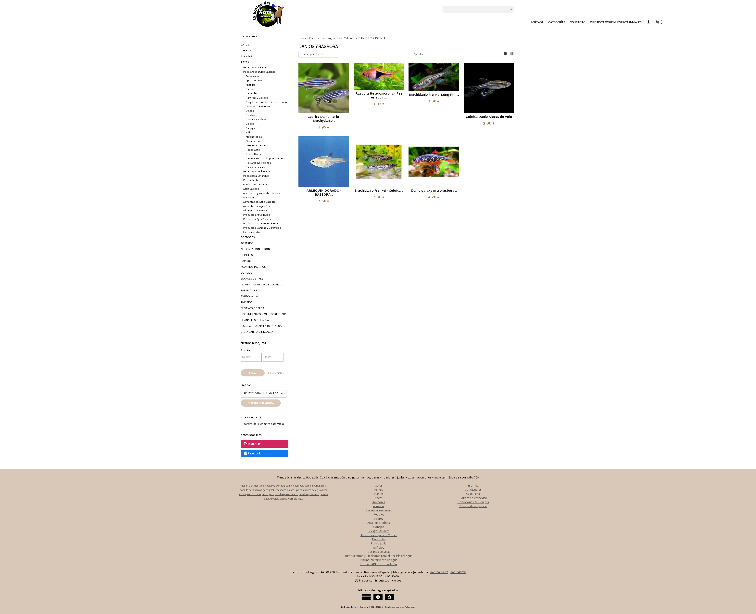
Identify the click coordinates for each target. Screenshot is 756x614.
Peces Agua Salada (254, 68)
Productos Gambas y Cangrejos (262, 228)
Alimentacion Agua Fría (256, 206)
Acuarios (247, 243)
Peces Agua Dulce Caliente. (259, 72)
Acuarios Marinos (253, 267)
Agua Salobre (251, 189)
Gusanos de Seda (252, 308)
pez (271, 494)
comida (280, 486)
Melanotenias (254, 137)
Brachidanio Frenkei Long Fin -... (434, 95)
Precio (245, 350)
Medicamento (251, 232)
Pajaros (246, 261)
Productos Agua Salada (257, 219)
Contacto (577, 22)
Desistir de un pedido (473, 506)
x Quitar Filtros (276, 373)
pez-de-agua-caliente (286, 494)
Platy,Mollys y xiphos (258, 163)
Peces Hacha (253, 154)
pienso (283, 499)
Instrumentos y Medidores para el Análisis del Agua (263, 317)
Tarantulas (249, 290)
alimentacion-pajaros (263, 486)
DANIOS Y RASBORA (258, 107)
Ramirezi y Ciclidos (257, 98)
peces (300, 490)
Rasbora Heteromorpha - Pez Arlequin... (378, 96)
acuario (245, 486)
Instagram (254, 444)
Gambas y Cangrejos (255, 185)
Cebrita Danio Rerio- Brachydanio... (324, 119)
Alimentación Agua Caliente (259, 202)
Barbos (250, 89)
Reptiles (247, 255)
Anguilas (251, 85)
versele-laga (295, 499)
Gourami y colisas (256, 120)
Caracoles (252, 94)
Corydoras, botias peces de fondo (266, 102)
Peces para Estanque (256, 176)
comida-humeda (294, 486)
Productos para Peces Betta (260, 224)
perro (265, 494)
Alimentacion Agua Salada (258, 211)
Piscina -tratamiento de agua (261, 326)
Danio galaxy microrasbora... (434, 191)
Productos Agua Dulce (256, 215)
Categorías (556, 22)
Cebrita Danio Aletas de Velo (489, 117)
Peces (245, 62)
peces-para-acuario (250, 494)
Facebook (254, 453)
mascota (281, 490)
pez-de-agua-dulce (309, 494)
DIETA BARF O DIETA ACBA (257, 332)
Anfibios (246, 302)
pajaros (291, 490)
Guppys (250, 128)
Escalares (251, 115)
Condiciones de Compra (473, 502)
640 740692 (458, 572)
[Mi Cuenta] (648, 22)
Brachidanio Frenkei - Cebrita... (379, 191)
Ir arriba (473, 485)
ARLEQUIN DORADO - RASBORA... (324, 193)
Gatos (245, 45)
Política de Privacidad (473, 498)
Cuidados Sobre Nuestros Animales (615, 22)
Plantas (246, 56)
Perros (246, 50)
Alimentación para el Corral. (262, 284)
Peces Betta (250, 180)
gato (265, 490)
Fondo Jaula (249, 296)
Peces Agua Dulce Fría (256, 172)
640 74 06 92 (439, 572)
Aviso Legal (473, 494)
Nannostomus (254, 141)
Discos (250, 111)
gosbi (272, 490)
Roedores (248, 237)
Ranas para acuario (257, 167)
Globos (250, 124)
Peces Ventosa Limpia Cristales (265, 159)
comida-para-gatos (315, 486)
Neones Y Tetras (256, 146)
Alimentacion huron (255, 249)
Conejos (246, 273)
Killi (248, 133)
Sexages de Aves (252, 279)
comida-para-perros (251, 490)
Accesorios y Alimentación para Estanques (261, 195)
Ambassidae (253, 76)
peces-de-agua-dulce (316, 490)
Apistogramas (254, 81)
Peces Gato (253, 150)
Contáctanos (473, 490)
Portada (537, 22)
